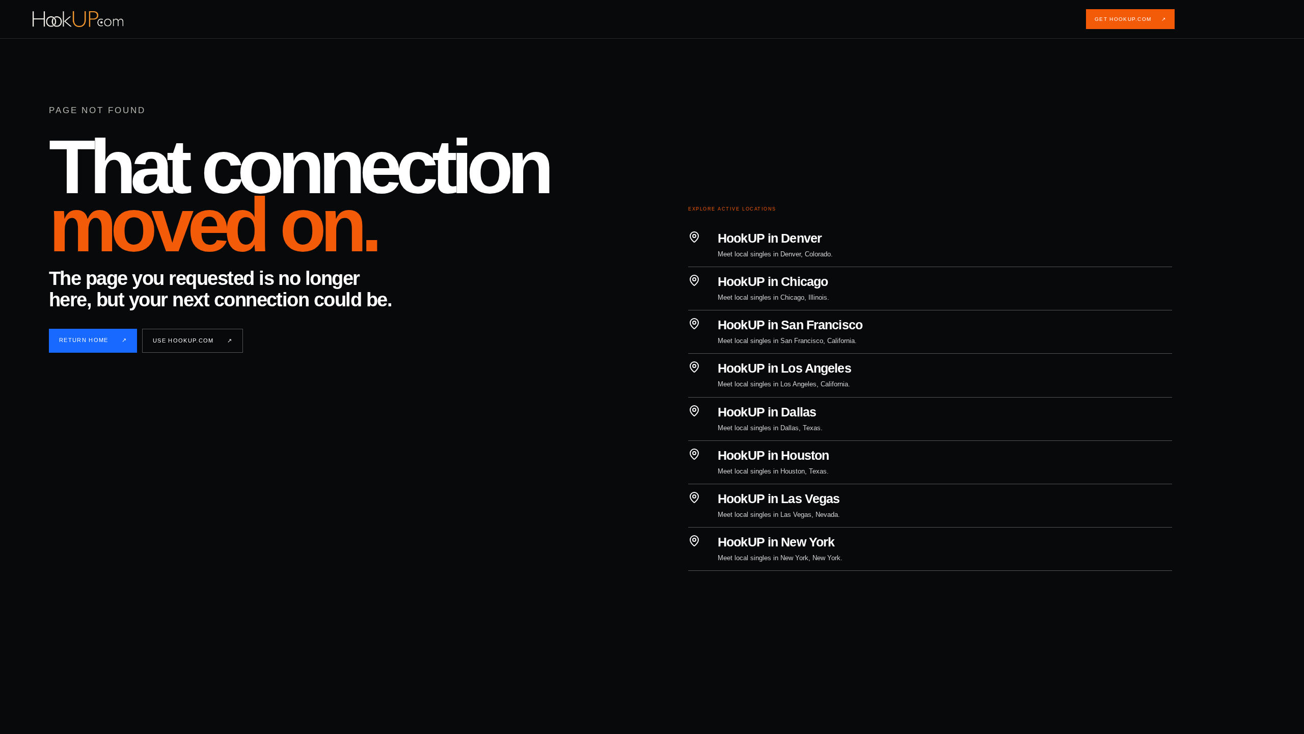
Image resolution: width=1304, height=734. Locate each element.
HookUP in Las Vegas (778, 498)
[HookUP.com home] (86, 19)
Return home (93, 340)
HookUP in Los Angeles (784, 368)
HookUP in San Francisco (790, 325)
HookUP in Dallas (767, 412)
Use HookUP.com (192, 340)
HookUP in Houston (773, 455)
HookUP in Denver (770, 238)
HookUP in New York (776, 542)
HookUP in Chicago (773, 281)
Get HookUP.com (1130, 19)
